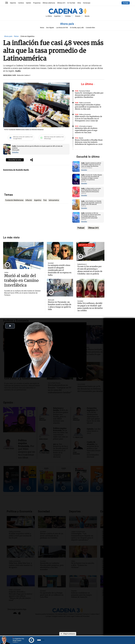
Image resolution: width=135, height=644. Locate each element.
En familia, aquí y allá (77, 28)
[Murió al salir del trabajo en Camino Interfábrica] (23, 255)
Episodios (15, 152)
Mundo (87, 16)
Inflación (29, 200)
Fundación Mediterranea (14, 200)
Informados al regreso (85, 126)
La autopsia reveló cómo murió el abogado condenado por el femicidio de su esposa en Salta (59, 270)
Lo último (87, 84)
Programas (36, 3)
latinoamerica (54, 200)
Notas (42, 28)
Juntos (6, 272)
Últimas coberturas (49, 3)
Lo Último (49, 16)
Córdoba (68, 16)
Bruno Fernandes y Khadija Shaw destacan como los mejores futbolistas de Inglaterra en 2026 (89, 142)
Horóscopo (86, 3)
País (45, 200)
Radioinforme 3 (81, 264)
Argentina (57, 16)
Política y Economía (85, 102)
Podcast (81, 228)
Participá (126, 3)
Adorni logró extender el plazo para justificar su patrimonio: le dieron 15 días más (88, 107)
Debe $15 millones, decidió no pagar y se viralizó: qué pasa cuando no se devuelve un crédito (90, 307)
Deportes (13, 3)
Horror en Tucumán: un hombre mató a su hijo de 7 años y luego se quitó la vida (59, 306)
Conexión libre (90, 28)
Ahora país (67, 23)
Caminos (21, 3)
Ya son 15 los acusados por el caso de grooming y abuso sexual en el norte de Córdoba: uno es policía (89, 270)
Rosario (77, 16)
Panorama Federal (84, 91)
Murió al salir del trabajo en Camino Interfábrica (21, 280)
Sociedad (50, 263)
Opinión (28, 3)
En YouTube (71, 3)
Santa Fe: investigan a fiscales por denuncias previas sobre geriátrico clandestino (89, 95)
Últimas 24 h (61, 3)
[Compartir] (31, 160)
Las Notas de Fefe (62, 28)
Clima (79, 3)
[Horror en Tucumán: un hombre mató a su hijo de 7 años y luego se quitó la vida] (60, 287)
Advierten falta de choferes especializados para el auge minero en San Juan (86, 130)
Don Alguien (50, 28)
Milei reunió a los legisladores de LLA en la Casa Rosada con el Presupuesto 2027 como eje (88, 118)
